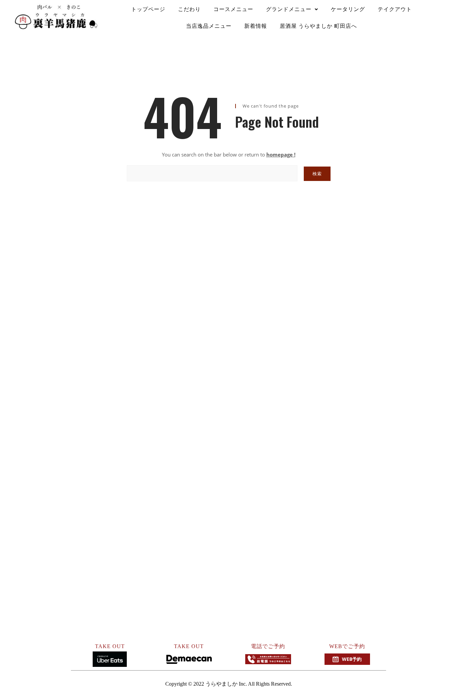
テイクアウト (395, 9)
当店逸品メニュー (209, 26)
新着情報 (255, 26)
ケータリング (348, 9)
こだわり (189, 9)
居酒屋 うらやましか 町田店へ (318, 26)
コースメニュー (233, 9)
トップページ (148, 9)
